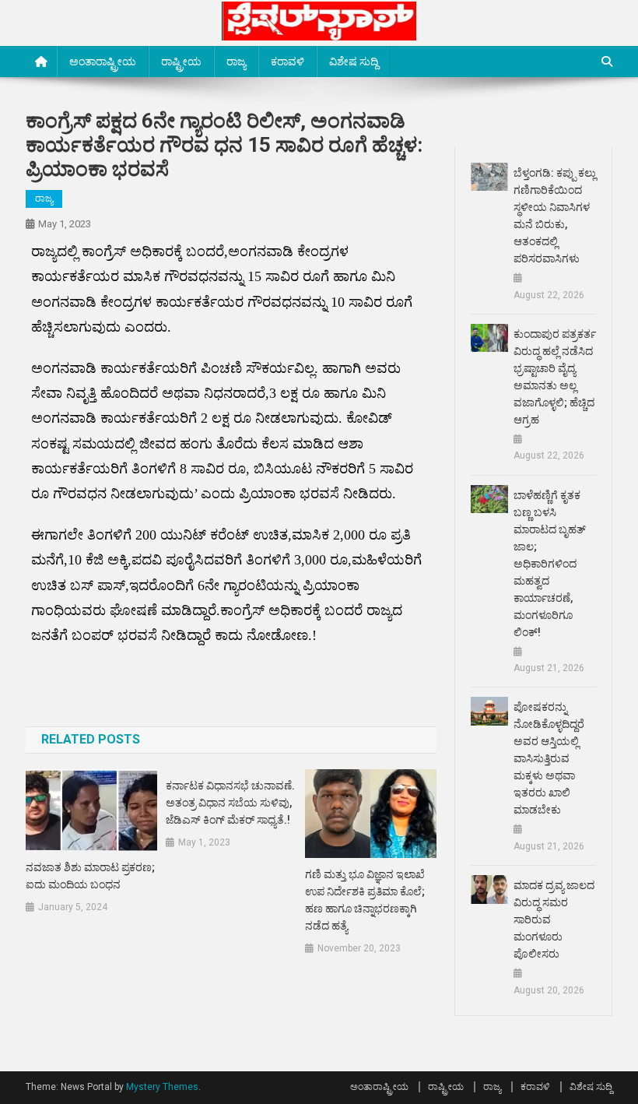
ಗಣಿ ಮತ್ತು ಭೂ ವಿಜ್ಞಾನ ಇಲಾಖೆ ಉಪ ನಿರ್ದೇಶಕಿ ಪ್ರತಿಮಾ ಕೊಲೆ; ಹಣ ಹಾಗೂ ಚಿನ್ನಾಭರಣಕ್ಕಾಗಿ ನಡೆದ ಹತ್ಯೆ (365, 900)
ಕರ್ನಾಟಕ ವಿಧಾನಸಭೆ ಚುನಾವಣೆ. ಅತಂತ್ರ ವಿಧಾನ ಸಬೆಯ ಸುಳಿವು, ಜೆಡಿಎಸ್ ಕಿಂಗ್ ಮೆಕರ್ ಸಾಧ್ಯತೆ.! (230, 802)
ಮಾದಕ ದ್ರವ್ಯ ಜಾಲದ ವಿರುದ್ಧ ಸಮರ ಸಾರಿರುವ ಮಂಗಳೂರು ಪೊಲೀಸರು (554, 919)
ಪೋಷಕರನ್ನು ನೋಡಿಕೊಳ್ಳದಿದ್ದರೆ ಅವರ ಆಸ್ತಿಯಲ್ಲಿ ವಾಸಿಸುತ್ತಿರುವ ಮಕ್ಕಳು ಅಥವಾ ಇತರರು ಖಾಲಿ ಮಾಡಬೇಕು (549, 758)
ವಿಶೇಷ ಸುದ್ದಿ (353, 61)
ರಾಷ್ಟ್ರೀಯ (181, 61)
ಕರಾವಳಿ (287, 61)
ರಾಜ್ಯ (236, 61)
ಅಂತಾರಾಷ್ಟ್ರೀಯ (102, 61)
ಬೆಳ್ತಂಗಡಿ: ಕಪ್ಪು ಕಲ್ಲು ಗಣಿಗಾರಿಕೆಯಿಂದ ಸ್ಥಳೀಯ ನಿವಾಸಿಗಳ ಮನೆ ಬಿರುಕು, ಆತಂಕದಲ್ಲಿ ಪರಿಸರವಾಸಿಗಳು (555, 216)
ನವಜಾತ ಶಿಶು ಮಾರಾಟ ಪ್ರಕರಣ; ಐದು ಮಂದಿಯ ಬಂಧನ (90, 876)
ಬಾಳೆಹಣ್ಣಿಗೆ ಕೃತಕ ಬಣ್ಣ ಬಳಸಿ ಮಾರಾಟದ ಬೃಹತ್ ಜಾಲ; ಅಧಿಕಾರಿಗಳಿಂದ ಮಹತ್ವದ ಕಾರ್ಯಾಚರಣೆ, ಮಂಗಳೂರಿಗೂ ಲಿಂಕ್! (550, 563)
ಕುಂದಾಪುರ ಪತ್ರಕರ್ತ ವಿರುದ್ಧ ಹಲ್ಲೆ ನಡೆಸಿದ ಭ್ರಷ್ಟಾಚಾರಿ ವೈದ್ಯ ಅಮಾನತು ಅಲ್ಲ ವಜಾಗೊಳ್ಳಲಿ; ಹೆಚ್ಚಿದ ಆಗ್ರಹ (555, 377)
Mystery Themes (162, 1086)
